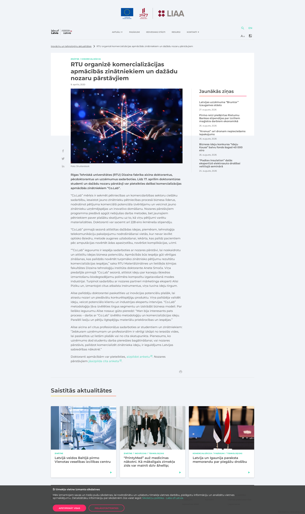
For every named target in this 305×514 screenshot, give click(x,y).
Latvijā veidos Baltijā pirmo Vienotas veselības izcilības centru (83, 459)
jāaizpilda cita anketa (103, 361)
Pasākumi (219, 453)
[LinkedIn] (63, 166)
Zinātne (75, 59)
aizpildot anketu (138, 356)
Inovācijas (140, 453)
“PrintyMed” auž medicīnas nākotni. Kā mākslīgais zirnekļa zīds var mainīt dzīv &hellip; (149, 461)
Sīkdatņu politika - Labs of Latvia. (162, 498)
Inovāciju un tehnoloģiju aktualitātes (71, 46)
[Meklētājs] (243, 28)
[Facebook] (63, 151)
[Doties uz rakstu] (111, 472)
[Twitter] (63, 158)
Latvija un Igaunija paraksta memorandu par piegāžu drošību (220, 459)
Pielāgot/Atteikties (106, 508)
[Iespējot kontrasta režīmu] (250, 36)
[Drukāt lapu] (180, 371)
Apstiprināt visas (69, 508)
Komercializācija (91, 59)
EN (250, 28)
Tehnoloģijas (156, 453)
